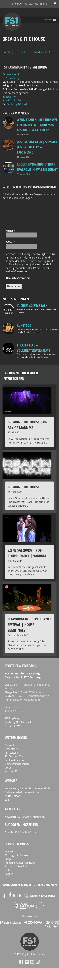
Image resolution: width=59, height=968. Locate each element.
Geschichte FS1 (14, 749)
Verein (8, 767)
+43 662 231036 (31, 3)
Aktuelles (12, 808)
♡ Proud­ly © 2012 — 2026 (29, 954)
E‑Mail (10, 242)
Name (10, 231)
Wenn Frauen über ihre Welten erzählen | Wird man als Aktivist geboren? (38, 124)
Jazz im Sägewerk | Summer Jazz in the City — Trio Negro (37, 147)
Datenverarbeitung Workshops (23, 792)
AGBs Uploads (13, 796)
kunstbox (24, 325)
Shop (8, 859)
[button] (48, 20)
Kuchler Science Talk (32, 305)
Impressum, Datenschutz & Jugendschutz (29, 788)
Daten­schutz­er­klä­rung (33, 261)
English (43, 3)
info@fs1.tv (16, 3)
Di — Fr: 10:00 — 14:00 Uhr (20, 832)
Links (8, 870)
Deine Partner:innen (17, 764)
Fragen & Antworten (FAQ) (20, 862)
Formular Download (16, 866)
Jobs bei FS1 (12, 771)
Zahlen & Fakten (14, 760)
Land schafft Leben (45, 52)
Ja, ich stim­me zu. (19, 278)
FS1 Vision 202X (14, 756)
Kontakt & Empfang (21, 665)
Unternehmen (16, 737)
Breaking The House (14, 52)
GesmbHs (10, 745)
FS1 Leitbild (11, 752)
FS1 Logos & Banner (16, 855)
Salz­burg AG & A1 (17, 104)
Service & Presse (17, 843)
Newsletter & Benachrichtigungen (25, 817)
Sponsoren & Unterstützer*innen (29, 884)
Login (8, 799)
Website (11, 780)
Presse (9, 851)
